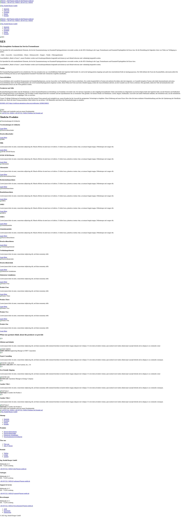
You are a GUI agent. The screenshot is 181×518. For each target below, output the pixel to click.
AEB (5, 509)
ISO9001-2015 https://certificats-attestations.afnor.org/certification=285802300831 (24, 103)
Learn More (3, 128)
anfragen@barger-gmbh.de (22, 481)
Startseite (6, 9)
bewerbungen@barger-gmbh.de (23, 506)
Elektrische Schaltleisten (11, 435)
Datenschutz (7, 512)
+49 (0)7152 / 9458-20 (7, 493)
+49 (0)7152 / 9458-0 (26, 2)
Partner (6, 14)
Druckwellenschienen (10, 431)
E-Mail (6, 455)
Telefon (6, 453)
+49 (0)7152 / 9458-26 (7, 481)
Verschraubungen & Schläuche (13, 437)
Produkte (6, 12)
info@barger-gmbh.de (27, 1)
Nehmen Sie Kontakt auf (35, 113)
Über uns (6, 10)
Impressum (7, 511)
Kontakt (6, 15)
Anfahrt (6, 456)
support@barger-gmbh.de (21, 493)
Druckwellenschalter (10, 433)
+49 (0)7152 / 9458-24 (7, 506)
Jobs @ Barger (8, 446)
